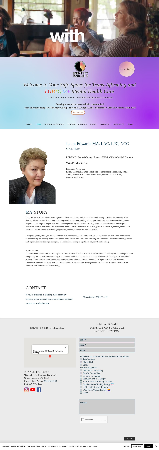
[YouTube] (32, 389)
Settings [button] (127, 446)
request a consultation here (37, 303)
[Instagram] (26, 389)
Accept (148, 446)
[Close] (156, 446)
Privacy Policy (92, 446)
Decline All (137, 446)
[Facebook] (39, 389)
